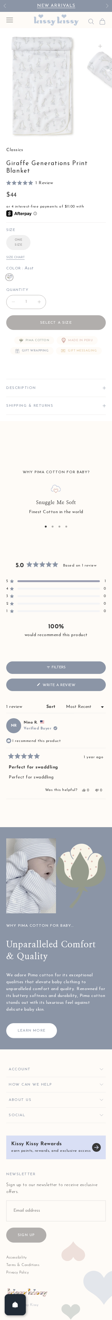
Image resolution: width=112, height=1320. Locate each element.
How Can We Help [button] (30, 1085)
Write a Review (68, 686)
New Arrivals (56, 5)
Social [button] (17, 1115)
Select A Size (56, 323)
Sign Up (26, 1235)
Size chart (15, 257)
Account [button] (20, 1069)
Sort (52, 706)
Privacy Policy (17, 1272)
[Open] (15, 1304)
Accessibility (16, 1257)
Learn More (31, 1031)
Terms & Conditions (22, 1265)
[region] (56, 500)
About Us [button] (20, 1100)
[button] (29, 183)
